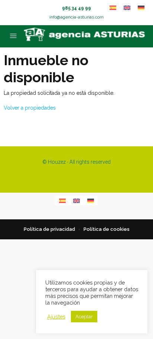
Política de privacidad (49, 229)
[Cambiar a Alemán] (141, 7)
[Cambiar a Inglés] (127, 7)
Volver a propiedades (30, 108)
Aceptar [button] (84, 316)
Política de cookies (107, 229)
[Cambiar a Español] (113, 7)
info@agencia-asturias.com (76, 17)
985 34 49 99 (76, 8)
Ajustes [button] (56, 316)
